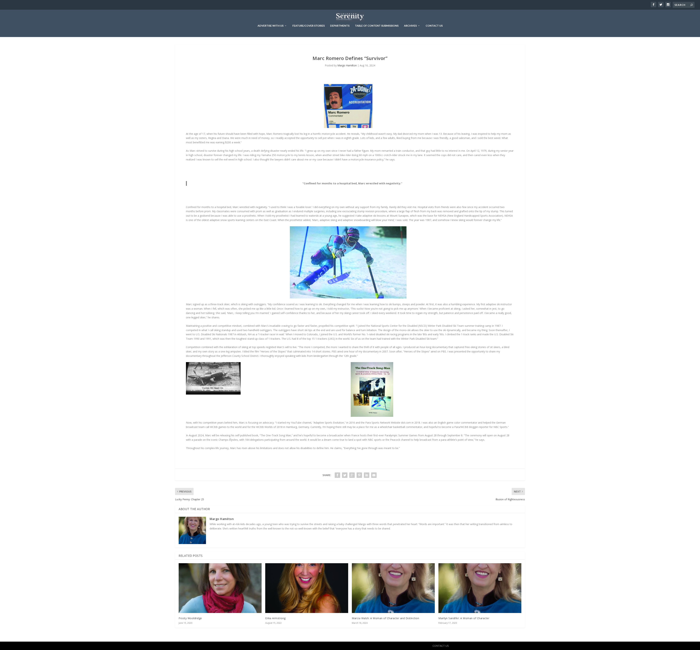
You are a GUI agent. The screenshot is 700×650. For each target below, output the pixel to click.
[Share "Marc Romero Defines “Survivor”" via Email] (374, 475)
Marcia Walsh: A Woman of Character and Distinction (385, 618)
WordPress (292, 645)
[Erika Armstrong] (306, 588)
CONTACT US (434, 25)
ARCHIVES (410, 25)
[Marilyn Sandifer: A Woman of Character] (479, 588)
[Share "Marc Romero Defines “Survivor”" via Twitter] (344, 475)
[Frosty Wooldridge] (220, 588)
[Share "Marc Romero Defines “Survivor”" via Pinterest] (359, 475)
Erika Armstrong (275, 618)
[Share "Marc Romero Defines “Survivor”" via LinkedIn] (366, 475)
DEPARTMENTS (339, 25)
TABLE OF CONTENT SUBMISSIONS (376, 25)
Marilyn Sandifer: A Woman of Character (463, 618)
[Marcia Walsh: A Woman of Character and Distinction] (393, 588)
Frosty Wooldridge (190, 618)
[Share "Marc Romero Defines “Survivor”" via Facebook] (337, 475)
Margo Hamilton (347, 65)
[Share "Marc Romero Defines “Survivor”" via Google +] (352, 475)
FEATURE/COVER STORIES (308, 25)
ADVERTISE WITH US (270, 25)
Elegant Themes (258, 645)
